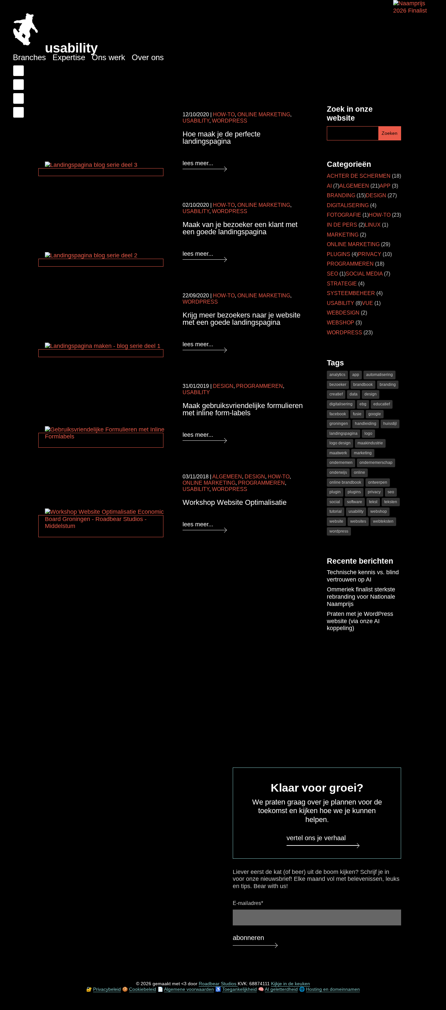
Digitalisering (348, 205)
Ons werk (108, 57)
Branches (29, 57)
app (355, 374)
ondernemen (341, 462)
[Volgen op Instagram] (18, 112)
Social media (364, 274)
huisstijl (390, 423)
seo (391, 492)
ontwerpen (377, 482)
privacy (374, 492)
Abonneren (248, 938)
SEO (332, 274)
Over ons (148, 57)
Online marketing (263, 114)
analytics (337, 374)
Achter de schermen (359, 176)
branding (388, 384)
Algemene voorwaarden (189, 989)
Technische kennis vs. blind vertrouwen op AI (363, 576)
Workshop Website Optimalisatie (235, 502)
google (374, 414)
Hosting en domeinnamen (333, 989)
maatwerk (338, 453)
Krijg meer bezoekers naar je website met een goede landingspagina (241, 318)
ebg (363, 404)
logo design (340, 443)
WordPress (229, 121)
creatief (336, 394)
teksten (390, 502)
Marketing (343, 235)
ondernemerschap (376, 462)
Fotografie (344, 215)
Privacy (369, 254)
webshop (378, 511)
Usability (196, 121)
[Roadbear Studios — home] (25, 30)
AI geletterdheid (281, 989)
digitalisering (341, 404)
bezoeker (337, 384)
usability (356, 511)
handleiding (365, 423)
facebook (337, 414)
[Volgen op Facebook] (18, 70)
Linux (373, 225)
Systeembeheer (351, 293)
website (336, 521)
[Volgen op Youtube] (18, 98)
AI (329, 186)
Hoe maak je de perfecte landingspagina (221, 137)
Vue (367, 303)
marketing (363, 453)
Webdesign (343, 313)
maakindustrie (370, 443)
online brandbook (345, 482)
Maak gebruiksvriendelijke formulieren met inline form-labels (243, 409)
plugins (354, 492)
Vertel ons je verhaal (316, 838)
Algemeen (227, 476)
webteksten (383, 521)
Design (223, 386)
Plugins (338, 254)
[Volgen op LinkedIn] (18, 84)
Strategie (342, 283)
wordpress (338, 531)
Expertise (68, 57)
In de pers (342, 225)
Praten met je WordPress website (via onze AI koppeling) (360, 621)
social (334, 502)
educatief (381, 404)
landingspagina (343, 433)
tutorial (335, 511)
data (354, 394)
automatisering (379, 374)
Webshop (340, 322)
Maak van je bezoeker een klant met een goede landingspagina (240, 228)
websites (358, 521)
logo (368, 433)
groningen (338, 423)
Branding (341, 195)
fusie (357, 414)
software (354, 502)
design (370, 394)
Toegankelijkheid (239, 989)
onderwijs (338, 472)
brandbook (363, 384)
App (385, 186)
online (359, 472)
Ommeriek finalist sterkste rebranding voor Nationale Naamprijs (361, 596)
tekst (373, 502)
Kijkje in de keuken (290, 983)
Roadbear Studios (218, 983)
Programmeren (259, 386)
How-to (224, 114)
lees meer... (198, 163)
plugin (335, 492)
